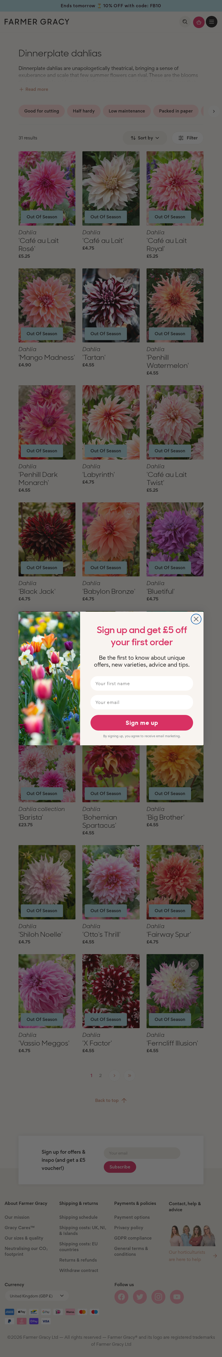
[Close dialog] (196, 619)
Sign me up (142, 722)
